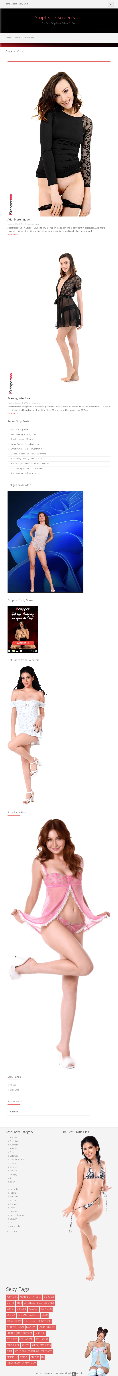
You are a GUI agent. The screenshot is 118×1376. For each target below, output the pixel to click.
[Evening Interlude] (59, 318)
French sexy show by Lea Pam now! (26, 458)
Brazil (12, 1152)
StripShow (13, 1138)
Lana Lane (31, 1327)
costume (22, 1315)
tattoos (24, 1357)
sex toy (25, 1345)
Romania (14, 1197)
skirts (34, 1345)
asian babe (12, 1297)
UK (42, 1357)
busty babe (46, 1309)
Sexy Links (23, 4)
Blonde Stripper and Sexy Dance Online (28, 454)
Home (7, 4)
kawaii (21, 1327)
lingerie (11, 1333)
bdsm (38, 1297)
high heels (29, 1321)
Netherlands (15, 1189)
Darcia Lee (34, 1315)
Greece (13, 1171)
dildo (45, 1315)
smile (9, 1351)
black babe (29, 1303)
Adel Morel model (19, 220)
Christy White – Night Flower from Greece (29, 449)
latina (42, 1327)
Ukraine (13, 1211)
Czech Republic (17, 1160)
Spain (12, 1208)
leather (51, 1327)
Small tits (45, 1345)
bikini (19, 1303)
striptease (12, 1357)
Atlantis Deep (27, 1297)
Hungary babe (44, 1321)
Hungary (13, 1174)
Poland (13, 1193)
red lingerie (42, 1339)
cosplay (11, 1315)
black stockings (46, 1303)
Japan (12, 1182)
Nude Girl (40, 1333)
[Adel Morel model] (59, 139)
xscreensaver (34, 224)
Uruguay (13, 1219)
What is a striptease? (20, 429)
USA (12, 1222)
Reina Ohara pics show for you (24, 473)
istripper (11, 1327)
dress (10, 1321)
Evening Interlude (19, 399)
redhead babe (26, 1339)
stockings (33, 1351)
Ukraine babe (13, 1363)
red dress (12, 1339)
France (13, 1163)
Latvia (12, 1185)
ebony (18, 1321)
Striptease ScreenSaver (59, 18)
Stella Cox (20, 1351)
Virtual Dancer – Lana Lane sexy (25, 444)
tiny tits (35, 1357)
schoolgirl (13, 1345)
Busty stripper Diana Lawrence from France (30, 463)
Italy (11, 1178)
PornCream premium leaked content (27, 468)
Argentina (14, 1141)
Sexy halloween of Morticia (23, 439)
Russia (13, 1200)
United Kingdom (17, 1215)
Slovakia (13, 1204)
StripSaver (46, 1351)
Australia (14, 1145)
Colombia (14, 1156)
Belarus (13, 1148)
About (14, 4)
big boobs (49, 1297)
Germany (14, 1167)
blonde (11, 1309)
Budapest (33, 1309)
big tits (10, 1303)
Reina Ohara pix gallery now (23, 434)
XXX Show (12, 1231)
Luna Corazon (25, 1333)
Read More (13, 234)
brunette (21, 1309)
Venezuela (15, 1226)
